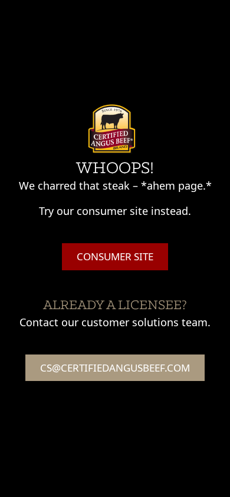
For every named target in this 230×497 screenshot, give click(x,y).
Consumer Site (115, 256)
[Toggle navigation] (206, 16)
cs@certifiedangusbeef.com (115, 368)
